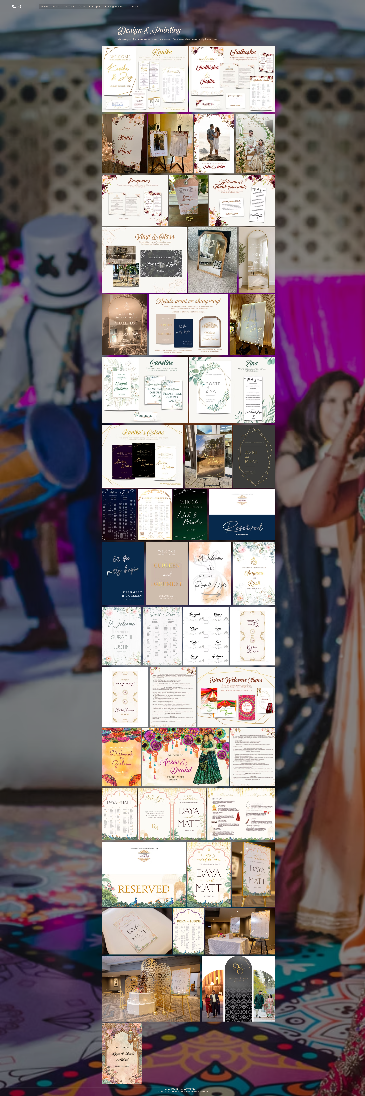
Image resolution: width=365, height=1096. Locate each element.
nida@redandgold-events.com (194, 1091)
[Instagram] (19, 6)
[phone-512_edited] (14, 6)
